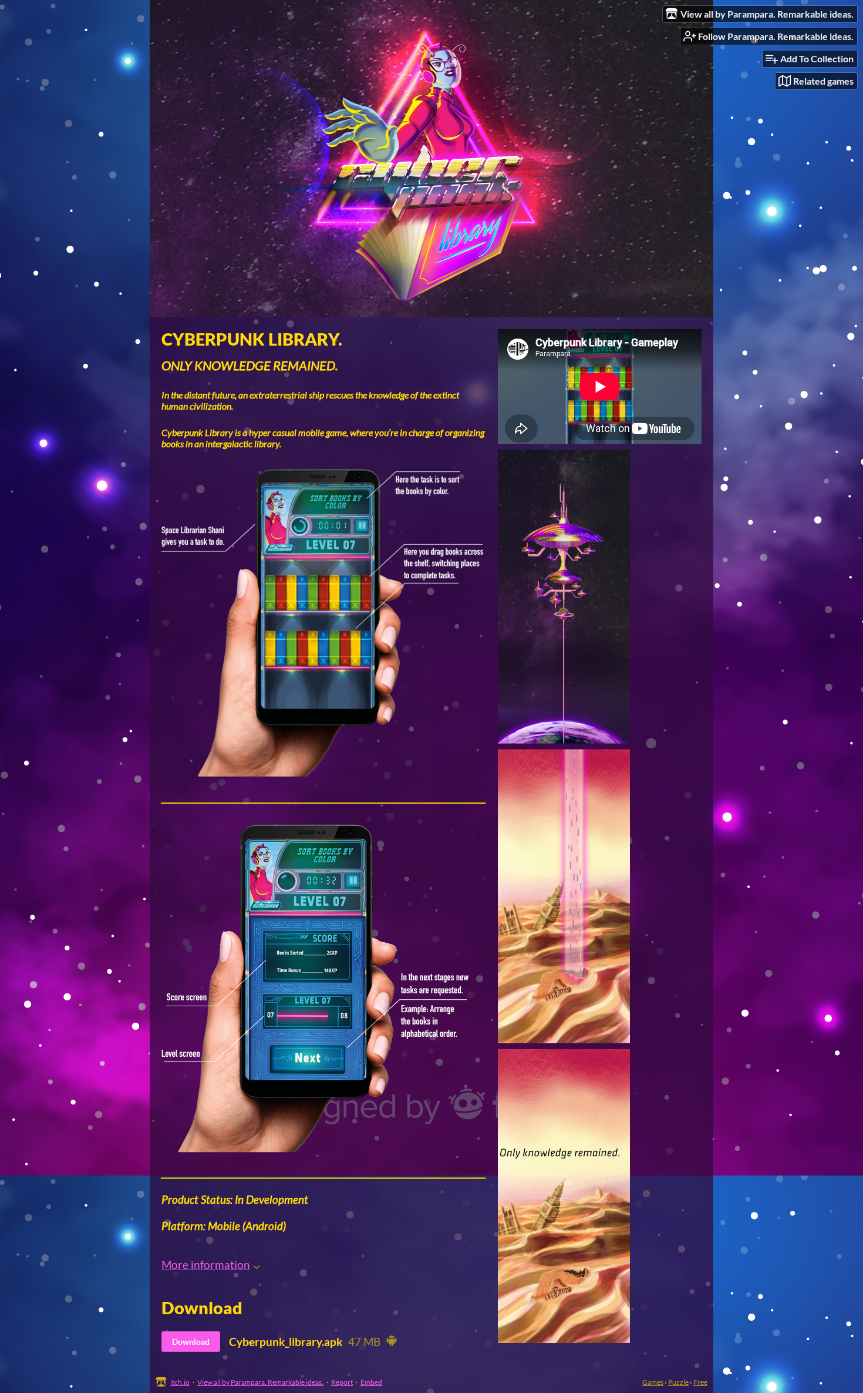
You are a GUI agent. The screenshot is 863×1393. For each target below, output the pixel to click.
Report (342, 1382)
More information (205, 1264)
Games (652, 1382)
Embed (371, 1382)
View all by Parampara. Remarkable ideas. (260, 1382)
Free (700, 1382)
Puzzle (678, 1382)
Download (191, 1342)
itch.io (180, 1382)
